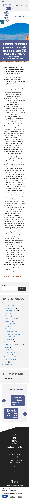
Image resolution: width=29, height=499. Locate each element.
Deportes (8, 316)
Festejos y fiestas (10, 324)
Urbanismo (8, 339)
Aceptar (5, 496)
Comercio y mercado (11, 311)
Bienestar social (10, 308)
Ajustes (20, 496)
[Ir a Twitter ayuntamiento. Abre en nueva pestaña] (26, 5)
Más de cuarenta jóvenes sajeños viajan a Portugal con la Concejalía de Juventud (17, 400)
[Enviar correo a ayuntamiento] (17, 5)
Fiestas (7, 326)
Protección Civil (10, 337)
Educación (8, 321)
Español (8, 9)
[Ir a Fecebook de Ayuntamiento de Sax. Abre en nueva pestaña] (14, 467)
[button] (15, 16)
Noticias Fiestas (21, 58)
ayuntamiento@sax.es (15, 457)
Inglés (21, 9)
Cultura (7, 313)
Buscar (4, 285)
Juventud (8, 329)
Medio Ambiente (10, 331)
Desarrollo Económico (12, 318)
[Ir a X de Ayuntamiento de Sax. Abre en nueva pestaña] (14, 472)
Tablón (6, 362)
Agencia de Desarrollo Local (13, 344)
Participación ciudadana (12, 334)
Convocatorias (8, 342)
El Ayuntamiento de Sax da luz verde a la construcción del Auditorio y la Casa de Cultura (11, 413)
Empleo (7, 349)
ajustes (19, 493)
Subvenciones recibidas (11, 359)
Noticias (12, 58)
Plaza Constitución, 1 (16, 460)
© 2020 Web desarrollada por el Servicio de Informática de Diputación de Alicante (14, 484)
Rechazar (12, 496)
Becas (7, 347)
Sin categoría (6, 364)
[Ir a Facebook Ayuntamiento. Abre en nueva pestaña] (21, 5)
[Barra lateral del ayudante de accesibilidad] (2, 22)
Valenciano (15, 9)
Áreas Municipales (9, 305)
